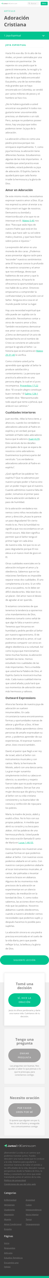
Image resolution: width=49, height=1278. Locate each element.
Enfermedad (10, 1200)
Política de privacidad (15, 1180)
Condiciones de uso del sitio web (20, 1184)
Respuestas (9, 1248)
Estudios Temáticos (13, 1258)
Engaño (8, 1229)
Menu (44, 3)
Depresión (9, 1214)
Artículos (8, 1253)
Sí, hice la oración (24, 1000)
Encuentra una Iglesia (11, 1264)
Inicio (6, 1243)
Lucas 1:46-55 (26, 842)
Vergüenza (9, 1205)
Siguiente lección (24, 960)
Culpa (29, 1205)
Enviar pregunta (24, 1055)
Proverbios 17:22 (29, 385)
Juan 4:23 (34, 439)
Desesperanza (33, 1224)
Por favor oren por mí (24, 1110)
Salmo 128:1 (31, 393)
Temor (29, 1219)
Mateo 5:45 (28, 220)
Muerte (7, 1219)
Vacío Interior (32, 1214)
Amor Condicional (13, 1224)
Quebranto (9, 1209)
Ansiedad (30, 1200)
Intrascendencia (34, 1209)
